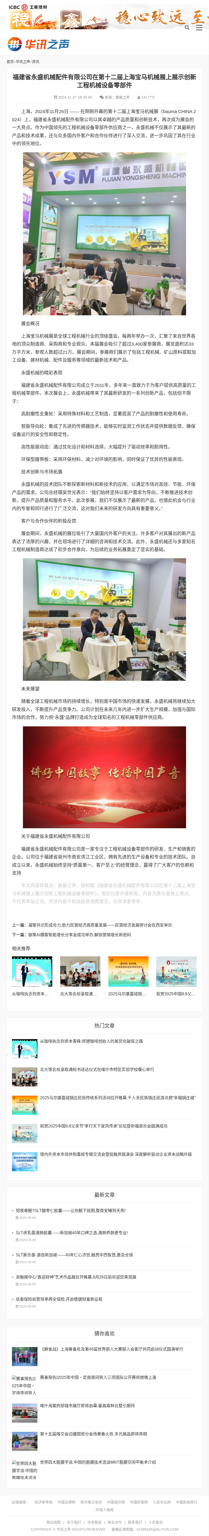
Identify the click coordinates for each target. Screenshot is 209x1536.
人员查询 (155, 1522)
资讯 (35, 62)
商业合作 (115, 1522)
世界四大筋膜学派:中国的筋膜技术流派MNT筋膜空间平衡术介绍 (98, 1462)
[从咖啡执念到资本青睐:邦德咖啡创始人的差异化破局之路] (32, 971)
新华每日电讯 (91, 1502)
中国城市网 (116, 1502)
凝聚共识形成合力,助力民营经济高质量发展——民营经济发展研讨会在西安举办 (100, 925)
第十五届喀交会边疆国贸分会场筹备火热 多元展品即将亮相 (93, 1434)
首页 (10, 62)
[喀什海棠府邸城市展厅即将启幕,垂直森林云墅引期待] (24, 1413)
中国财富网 (139, 1502)
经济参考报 (44, 1502)
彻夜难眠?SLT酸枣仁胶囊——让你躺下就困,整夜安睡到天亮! (70, 1210)
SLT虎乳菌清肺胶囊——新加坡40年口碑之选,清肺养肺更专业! (72, 1233)
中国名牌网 (66, 1502)
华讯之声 (38, 44)
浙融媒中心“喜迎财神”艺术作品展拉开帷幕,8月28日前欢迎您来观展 (76, 1277)
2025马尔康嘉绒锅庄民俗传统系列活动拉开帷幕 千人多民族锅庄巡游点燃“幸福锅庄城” (117, 1098)
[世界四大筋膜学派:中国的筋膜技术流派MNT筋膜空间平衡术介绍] (24, 1469)
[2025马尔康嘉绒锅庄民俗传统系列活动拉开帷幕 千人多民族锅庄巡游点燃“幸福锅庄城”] (128, 971)
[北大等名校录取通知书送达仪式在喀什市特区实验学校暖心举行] (80, 971)
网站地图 (53, 1522)
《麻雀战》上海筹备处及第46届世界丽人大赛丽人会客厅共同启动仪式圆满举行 (111, 1349)
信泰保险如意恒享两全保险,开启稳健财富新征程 (59, 1299)
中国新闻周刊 (186, 1502)
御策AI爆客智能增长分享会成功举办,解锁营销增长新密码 (79, 935)
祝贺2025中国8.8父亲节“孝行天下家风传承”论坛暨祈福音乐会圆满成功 (103, 1126)
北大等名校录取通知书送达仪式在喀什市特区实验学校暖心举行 (97, 1069)
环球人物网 (104, 1510)
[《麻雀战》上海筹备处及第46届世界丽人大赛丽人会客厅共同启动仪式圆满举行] (24, 1356)
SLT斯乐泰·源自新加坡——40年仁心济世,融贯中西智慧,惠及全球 (74, 1255)
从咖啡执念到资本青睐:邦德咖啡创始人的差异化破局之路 (91, 1041)
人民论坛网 (162, 1502)
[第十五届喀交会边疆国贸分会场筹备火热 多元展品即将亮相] (24, 1441)
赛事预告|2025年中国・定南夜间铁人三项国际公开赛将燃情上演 (98, 1377)
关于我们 (74, 1522)
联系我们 (135, 1522)
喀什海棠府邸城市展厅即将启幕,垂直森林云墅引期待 (87, 1406)
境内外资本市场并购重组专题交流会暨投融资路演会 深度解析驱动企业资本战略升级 (116, 1154)
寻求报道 (94, 1522)
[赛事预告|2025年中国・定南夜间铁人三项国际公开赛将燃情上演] (24, 1384)
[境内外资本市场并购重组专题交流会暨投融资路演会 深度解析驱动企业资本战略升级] (24, 1161)
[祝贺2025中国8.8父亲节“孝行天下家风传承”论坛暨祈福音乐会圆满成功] (176, 971)
